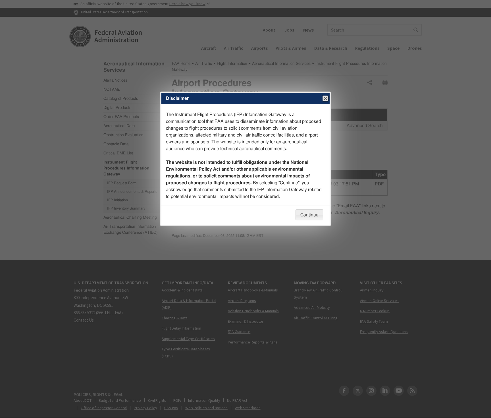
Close (325, 98)
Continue (309, 215)
